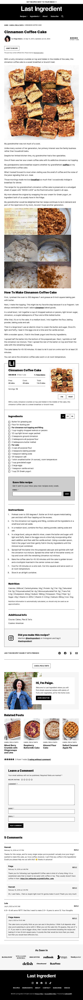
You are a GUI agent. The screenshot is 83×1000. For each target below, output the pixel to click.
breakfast (35, 180)
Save (67, 494)
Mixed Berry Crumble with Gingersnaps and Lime (10, 749)
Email (16, 490)
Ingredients (34, 16)
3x (72, 416)
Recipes (23, 16)
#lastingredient (25, 641)
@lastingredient (33, 638)
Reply (76, 850)
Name (11, 808)
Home (6, 25)
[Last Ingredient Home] (41, 9)
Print (70, 397)
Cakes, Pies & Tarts (16, 25)
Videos (67, 988)
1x (63, 416)
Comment (13, 784)
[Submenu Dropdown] (27, 16)
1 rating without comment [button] (39, 759)
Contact (47, 988)
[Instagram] (32, 983)
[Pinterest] (37, 983)
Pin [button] (62, 397)
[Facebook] (41, 983)
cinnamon (39, 308)
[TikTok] (50, 983)
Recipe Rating (14, 779)
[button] (9, 375)
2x (68, 416)
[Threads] (46, 983)
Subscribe (55, 16)
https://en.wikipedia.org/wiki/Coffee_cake (37, 879)
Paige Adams (18, 39)
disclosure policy (38, 52)
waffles (66, 165)
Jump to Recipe (12, 48)
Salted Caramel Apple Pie (70, 746)
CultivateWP (68, 994)
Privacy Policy (39, 994)
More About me (44, 698)
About (45, 16)
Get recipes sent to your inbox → (42, 2)
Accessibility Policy (50, 994)
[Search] (62, 16)
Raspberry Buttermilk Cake (32, 746)
